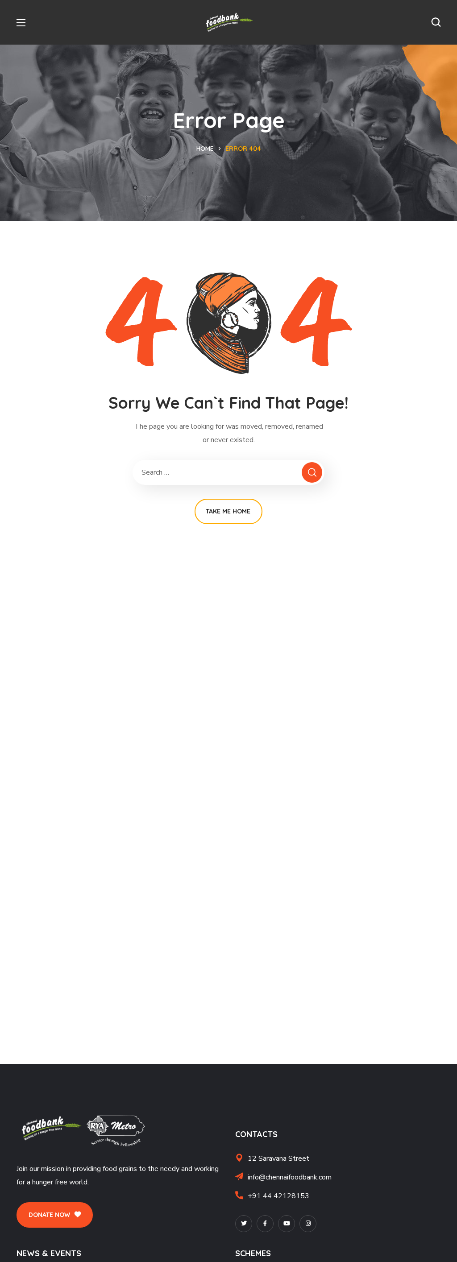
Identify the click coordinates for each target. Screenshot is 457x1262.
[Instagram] (307, 1223)
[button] (436, 22)
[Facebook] (265, 1223)
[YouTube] (286, 1223)
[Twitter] (243, 1223)
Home (205, 149)
